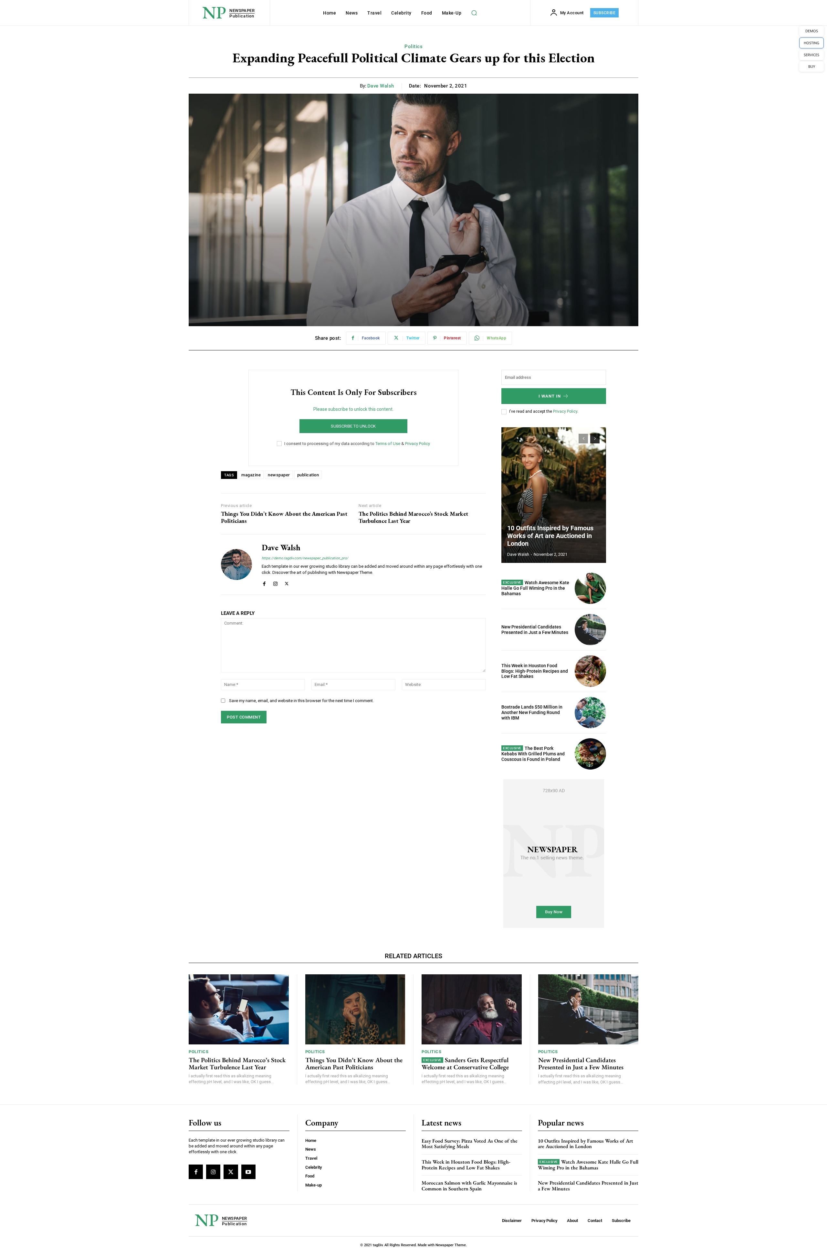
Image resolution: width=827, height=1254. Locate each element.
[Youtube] (248, 1172)
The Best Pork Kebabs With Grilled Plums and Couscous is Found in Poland (533, 754)
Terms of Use (387, 443)
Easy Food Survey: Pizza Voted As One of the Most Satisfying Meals (470, 1143)
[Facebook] (264, 582)
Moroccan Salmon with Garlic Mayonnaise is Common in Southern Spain (469, 1185)
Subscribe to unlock (353, 426)
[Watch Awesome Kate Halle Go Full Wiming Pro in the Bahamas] (590, 588)
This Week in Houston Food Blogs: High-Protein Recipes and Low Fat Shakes (534, 671)
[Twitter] (286, 582)
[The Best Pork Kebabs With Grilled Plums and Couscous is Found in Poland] (590, 754)
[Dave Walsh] (236, 564)
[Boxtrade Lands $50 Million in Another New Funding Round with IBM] (590, 712)
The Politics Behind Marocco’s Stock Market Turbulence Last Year (413, 517)
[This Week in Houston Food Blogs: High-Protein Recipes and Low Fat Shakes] (590, 671)
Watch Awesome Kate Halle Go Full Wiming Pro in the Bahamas (535, 588)
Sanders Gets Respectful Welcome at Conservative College (465, 1063)
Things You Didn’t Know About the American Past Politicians (284, 517)
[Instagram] (275, 582)
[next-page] (595, 438)
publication (308, 474)
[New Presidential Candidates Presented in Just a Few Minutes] (590, 629)
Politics (413, 46)
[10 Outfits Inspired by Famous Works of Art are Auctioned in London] (553, 495)
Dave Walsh (380, 86)
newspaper (279, 474)
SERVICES (811, 54)
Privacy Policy (417, 443)
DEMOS (811, 30)
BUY (811, 66)
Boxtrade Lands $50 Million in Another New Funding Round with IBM (531, 712)
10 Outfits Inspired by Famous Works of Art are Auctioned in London (550, 535)
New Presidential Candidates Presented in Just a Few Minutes (534, 629)
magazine (251, 474)
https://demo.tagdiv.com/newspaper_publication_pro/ (305, 558)
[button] (474, 13)
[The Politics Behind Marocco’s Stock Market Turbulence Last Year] (239, 1009)
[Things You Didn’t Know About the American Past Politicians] (355, 1009)
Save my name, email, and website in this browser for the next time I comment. (301, 700)
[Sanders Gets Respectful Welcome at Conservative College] (472, 1009)
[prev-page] (583, 438)
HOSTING (811, 42)
